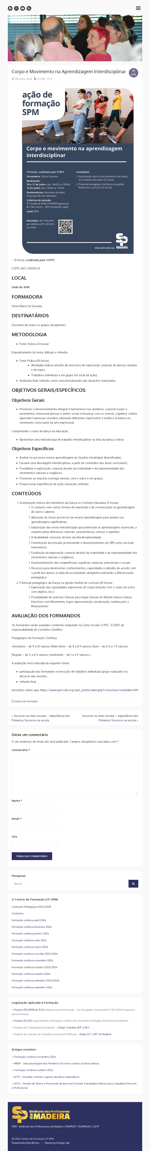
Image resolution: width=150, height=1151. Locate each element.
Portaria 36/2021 (23, 1020)
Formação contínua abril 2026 (29, 920)
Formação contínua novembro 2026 (32, 960)
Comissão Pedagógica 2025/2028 (31, 906)
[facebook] (10, 8)
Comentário (21, 750)
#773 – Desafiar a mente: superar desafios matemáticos (46, 1076)
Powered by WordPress (25, 1142)
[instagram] (16, 8)
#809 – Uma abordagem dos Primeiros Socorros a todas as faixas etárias (56, 1063)
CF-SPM (41, 78)
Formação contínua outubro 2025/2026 (34, 967)
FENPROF (70, 1126)
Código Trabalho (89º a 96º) (73, 1027)
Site (14, 836)
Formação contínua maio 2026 (29, 940)
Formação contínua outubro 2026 (31, 973)
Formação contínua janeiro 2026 (30, 933)
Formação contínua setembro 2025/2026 (35, 980)
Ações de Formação (26, 701)
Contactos (17, 913)
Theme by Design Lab (57, 1142)
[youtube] (22, 8)
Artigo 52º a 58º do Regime (95, 1034)
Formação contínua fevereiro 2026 (32, 926)
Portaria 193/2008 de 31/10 (29, 1009)
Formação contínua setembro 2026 (32, 987)
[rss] (29, 8)
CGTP (96, 1126)
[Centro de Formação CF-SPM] (75, 38)
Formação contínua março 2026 (30, 946)
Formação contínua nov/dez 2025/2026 (35, 953)
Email (17, 818)
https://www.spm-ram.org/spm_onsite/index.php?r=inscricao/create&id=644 (89, 690)
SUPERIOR (84, 1126)
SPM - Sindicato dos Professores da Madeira (37, 1126)
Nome (17, 800)
